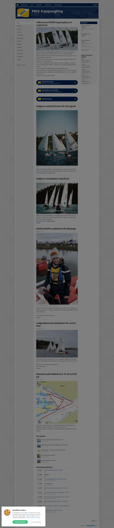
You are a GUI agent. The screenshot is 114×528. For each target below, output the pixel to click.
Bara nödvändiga (36, 522)
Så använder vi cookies (33, 517)
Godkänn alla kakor (20, 522)
